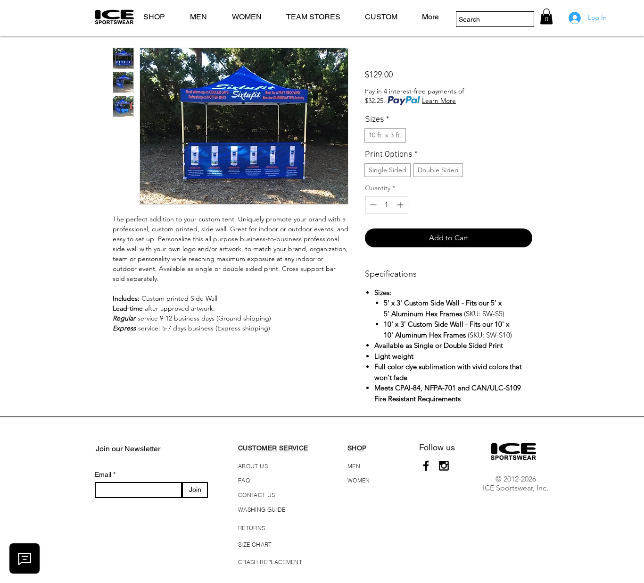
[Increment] (401, 204)
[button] (204, 17)
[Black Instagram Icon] (444, 466)
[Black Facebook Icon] (426, 466)
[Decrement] (372, 204)
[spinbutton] (386, 204)
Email (104, 474)
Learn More (439, 100)
